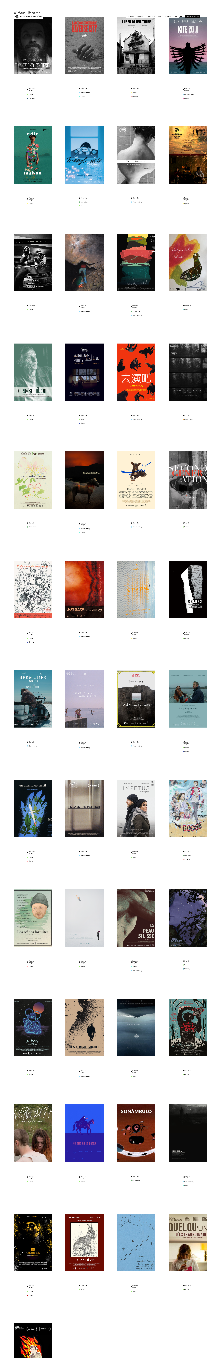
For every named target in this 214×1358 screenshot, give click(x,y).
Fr (176, 16)
